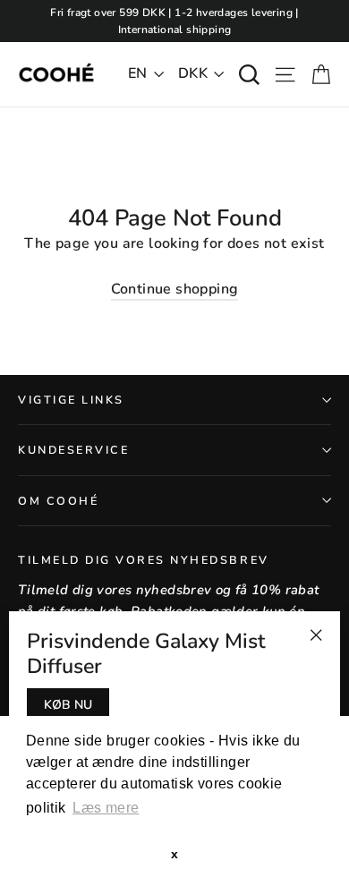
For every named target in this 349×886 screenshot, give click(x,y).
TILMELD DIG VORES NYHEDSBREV (143, 559)
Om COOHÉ (58, 500)
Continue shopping (175, 289)
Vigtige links (71, 399)
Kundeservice (73, 449)
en (138, 73)
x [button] (174, 854)
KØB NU (68, 704)
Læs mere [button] (105, 807)
